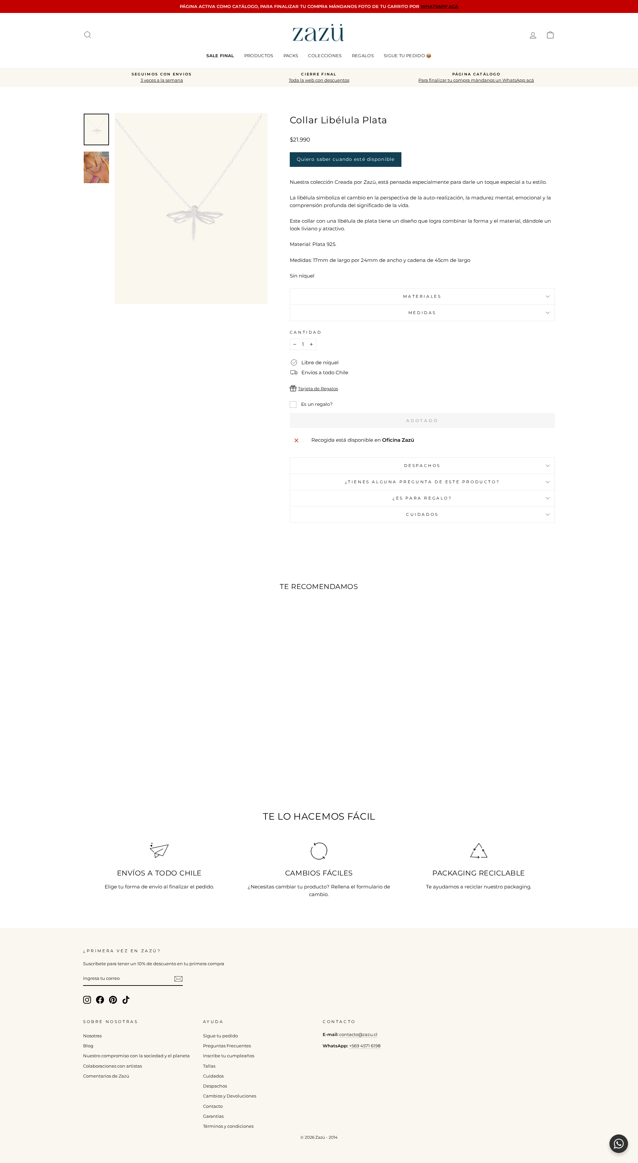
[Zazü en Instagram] (87, 1000)
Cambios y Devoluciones (229, 1096)
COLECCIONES (325, 55)
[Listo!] (178, 979)
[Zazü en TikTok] (126, 1000)
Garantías (213, 1116)
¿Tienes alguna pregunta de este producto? (422, 481)
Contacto (213, 1106)
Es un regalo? (316, 404)
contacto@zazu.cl (358, 1034)
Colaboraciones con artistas (112, 1066)
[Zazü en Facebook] (100, 1000)
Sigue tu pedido (220, 1035)
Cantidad (306, 332)
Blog (88, 1045)
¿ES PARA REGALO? (422, 498)
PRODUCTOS (258, 55)
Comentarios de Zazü (106, 1076)
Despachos (215, 1086)
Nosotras (92, 1035)
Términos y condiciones (228, 1126)
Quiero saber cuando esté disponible (345, 159)
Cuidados (422, 514)
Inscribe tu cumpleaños (228, 1055)
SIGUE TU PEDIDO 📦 (408, 55)
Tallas (209, 1066)
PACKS (290, 55)
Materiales (422, 296)
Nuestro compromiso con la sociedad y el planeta (136, 1055)
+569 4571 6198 (364, 1045)
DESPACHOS (422, 465)
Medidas (422, 312)
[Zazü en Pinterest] (113, 1000)
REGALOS (363, 55)
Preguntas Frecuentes (227, 1045)
